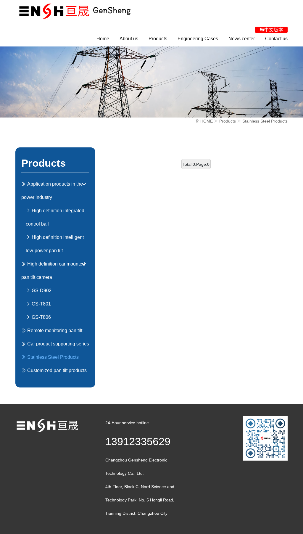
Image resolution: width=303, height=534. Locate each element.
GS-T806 (40, 317)
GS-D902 (40, 290)
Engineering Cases (198, 38)
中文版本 (273, 29)
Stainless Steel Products (265, 121)
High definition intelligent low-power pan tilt (55, 244)
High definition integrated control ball (55, 217)
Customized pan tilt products (56, 370)
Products (158, 38)
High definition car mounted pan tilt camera (53, 270)
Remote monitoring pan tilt (54, 330)
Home (102, 38)
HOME (206, 121)
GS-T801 (40, 303)
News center (241, 38)
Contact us (276, 38)
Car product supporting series (57, 343)
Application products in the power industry (52, 190)
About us (129, 38)
